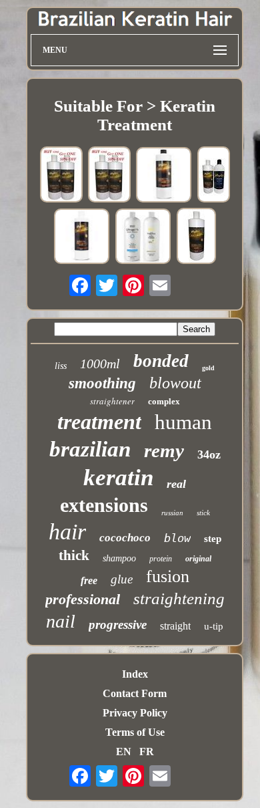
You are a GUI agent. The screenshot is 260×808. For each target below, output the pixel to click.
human (183, 422)
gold (208, 368)
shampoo (119, 558)
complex (164, 401)
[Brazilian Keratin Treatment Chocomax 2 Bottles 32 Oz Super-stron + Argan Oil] (61, 176)
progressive (118, 625)
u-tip (213, 626)
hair (67, 531)
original (198, 558)
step (212, 538)
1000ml (100, 363)
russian (172, 513)
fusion (167, 576)
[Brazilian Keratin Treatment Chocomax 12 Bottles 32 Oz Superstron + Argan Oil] (196, 237)
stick (203, 513)
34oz (209, 454)
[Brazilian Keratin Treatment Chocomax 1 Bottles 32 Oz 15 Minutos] (164, 176)
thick (74, 555)
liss (61, 366)
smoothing (102, 383)
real (176, 484)
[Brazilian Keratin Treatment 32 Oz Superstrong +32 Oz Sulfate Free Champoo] (213, 176)
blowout (175, 383)
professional (82, 599)
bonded (161, 361)
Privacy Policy (135, 712)
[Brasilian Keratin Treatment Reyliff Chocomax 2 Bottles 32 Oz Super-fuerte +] (109, 176)
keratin (118, 477)
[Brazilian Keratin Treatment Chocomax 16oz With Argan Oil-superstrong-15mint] (82, 237)
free (89, 580)
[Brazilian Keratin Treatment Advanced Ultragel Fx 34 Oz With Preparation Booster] (143, 237)
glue (122, 579)
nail (60, 621)
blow (177, 538)
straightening (179, 598)
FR (146, 751)
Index (135, 674)
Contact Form (135, 693)
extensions (104, 505)
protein (160, 558)
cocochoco (125, 537)
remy (164, 450)
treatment (99, 422)
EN (123, 751)
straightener (112, 401)
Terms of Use (135, 732)
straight (175, 626)
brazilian (90, 449)
